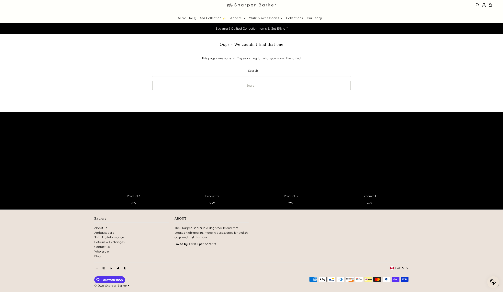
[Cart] (490, 5)
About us (100, 228)
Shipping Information (109, 237)
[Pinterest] (111, 268)
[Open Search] (477, 5)
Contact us (102, 247)
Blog (97, 256)
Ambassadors (104, 232)
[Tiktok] (118, 268)
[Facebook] (97, 268)
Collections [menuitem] (294, 18)
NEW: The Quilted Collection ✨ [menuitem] (202, 18)
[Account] (484, 5)
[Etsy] (125, 268)
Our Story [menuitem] (314, 18)
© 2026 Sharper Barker (110, 285)
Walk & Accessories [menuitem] (264, 18)
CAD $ (399, 268)
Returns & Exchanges (109, 242)
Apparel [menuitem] (236, 18)
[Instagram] (104, 268)
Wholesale (101, 251)
